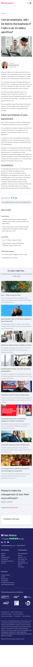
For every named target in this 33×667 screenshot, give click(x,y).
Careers (3, 555)
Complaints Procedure (6, 614)
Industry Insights (5, 575)
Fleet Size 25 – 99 (22, 559)
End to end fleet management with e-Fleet (14, 254)
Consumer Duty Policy (18, 614)
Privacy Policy (17, 616)
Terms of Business (26, 616)
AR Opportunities (5, 557)
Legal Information (5, 612)
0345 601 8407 (13, 507)
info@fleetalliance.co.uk (8, 545)
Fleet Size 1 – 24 (22, 557)
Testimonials (4, 559)
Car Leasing (21, 566)
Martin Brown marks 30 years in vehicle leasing (15, 395)
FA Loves (3, 563)
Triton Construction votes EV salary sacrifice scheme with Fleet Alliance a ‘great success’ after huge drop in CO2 (15, 229)
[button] (28, 3)
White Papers (4, 578)
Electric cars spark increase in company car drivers (16, 345)
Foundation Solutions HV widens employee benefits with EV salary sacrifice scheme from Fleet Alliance (15, 221)
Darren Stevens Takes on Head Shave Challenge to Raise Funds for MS (13, 244)
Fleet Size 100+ (21, 561)
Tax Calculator (4, 580)
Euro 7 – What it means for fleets (11, 240)
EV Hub (3, 577)
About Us (3, 553)
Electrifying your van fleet (9, 258)
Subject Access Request (6, 616)
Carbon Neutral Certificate (7, 584)
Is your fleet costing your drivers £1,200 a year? (15, 445)
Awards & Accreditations (7, 561)
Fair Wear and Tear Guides (7, 582)
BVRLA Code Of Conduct (16, 612)
